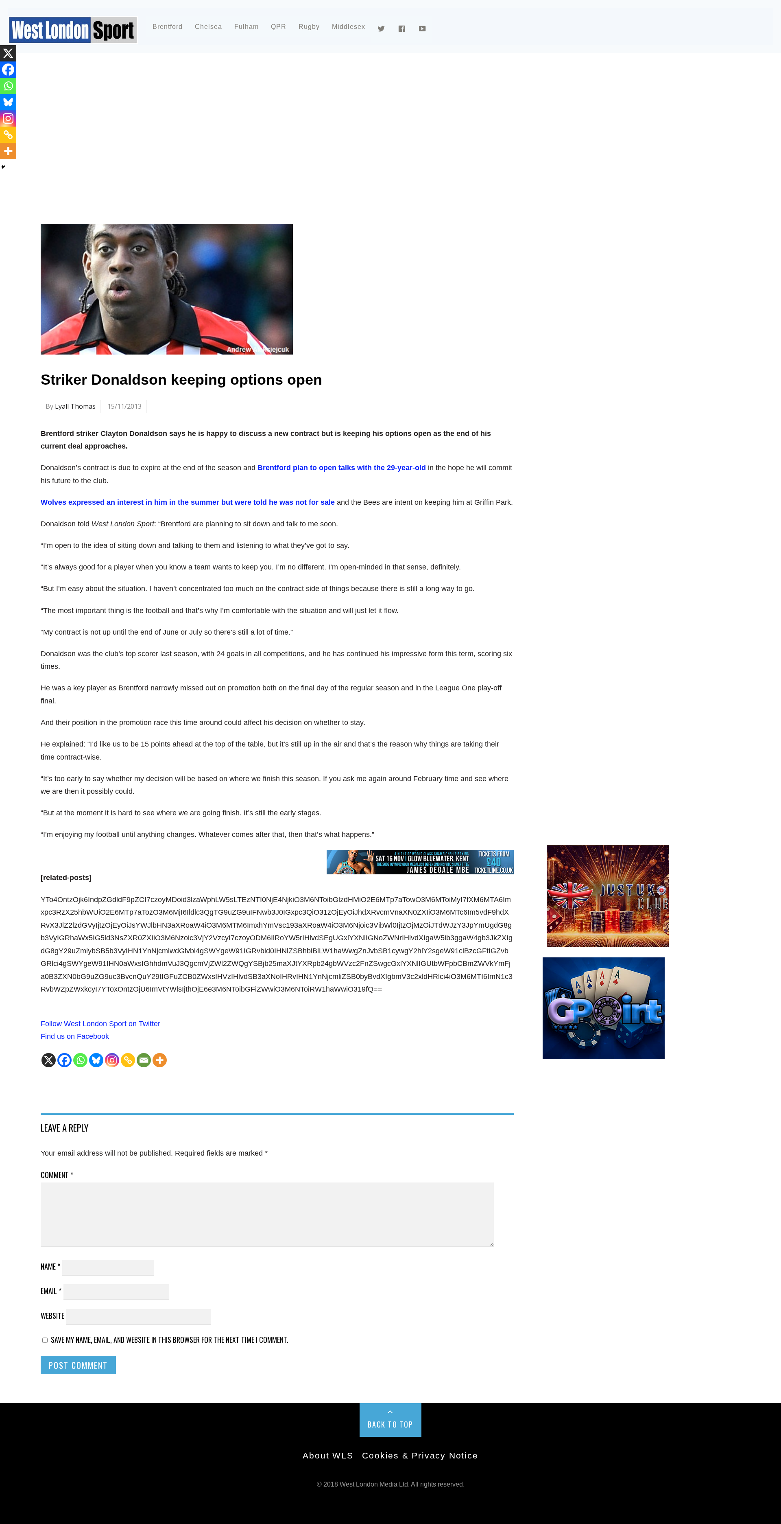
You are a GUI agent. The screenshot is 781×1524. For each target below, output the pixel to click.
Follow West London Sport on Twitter (100, 1024)
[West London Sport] (73, 37)
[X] (48, 1060)
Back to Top (390, 1424)
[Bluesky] (96, 1060)
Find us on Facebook (75, 1036)
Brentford (168, 26)
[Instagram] (112, 1060)
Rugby (309, 26)
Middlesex (348, 26)
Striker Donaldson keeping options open (181, 379)
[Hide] (3, 167)
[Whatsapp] (80, 1060)
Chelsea (208, 26)
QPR (278, 26)
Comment (57, 1174)
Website (52, 1315)
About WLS (328, 1455)
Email (51, 1290)
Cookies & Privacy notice (420, 1455)
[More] (160, 1060)
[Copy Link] (128, 1060)
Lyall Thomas (75, 406)
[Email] (144, 1060)
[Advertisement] (285, 132)
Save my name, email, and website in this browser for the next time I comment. (169, 1339)
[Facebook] (64, 1060)
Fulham (246, 26)
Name (50, 1266)
